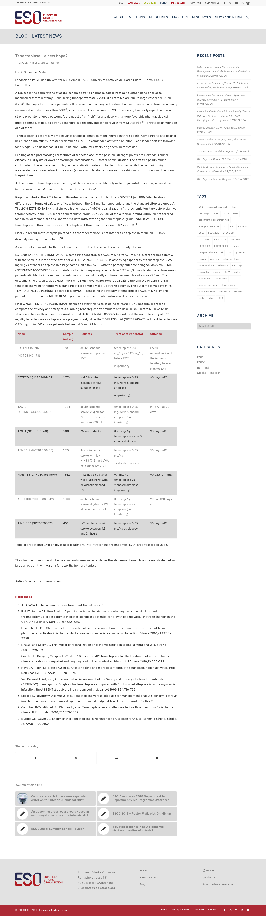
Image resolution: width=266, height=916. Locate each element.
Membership (209, 877)
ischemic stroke (206, 266)
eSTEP (163, 3)
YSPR (220, 298)
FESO (229, 253)
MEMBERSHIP (178, 3)
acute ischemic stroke (218, 207)
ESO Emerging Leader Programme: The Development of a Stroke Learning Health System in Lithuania (223, 71)
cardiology (204, 214)
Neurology (237, 266)
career (216, 214)
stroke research (228, 285)
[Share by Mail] (157, 758)
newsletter (204, 272)
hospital (202, 259)
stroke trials (224, 292)
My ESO (210, 870)
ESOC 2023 (220, 240)
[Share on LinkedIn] (117, 758)
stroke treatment (207, 292)
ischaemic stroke (231, 259)
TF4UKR (238, 292)
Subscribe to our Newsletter (218, 884)
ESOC (201, 233)
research (217, 272)
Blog (142, 884)
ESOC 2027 (150, 3)
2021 (201, 207)
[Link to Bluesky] (248, 3)
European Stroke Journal (211, 253)
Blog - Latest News (38, 36)
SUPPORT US (212, 3)
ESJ (224, 227)
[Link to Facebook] (224, 3)
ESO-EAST (243, 227)
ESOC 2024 (235, 240)
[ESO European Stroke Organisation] (39, 17)
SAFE (227, 272)
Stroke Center (220, 279)
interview (214, 259)
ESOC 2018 (213, 233)
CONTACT (195, 3)
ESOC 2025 (205, 246)
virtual (210, 298)
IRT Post (203, 367)
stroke (237, 272)
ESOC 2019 (228, 233)
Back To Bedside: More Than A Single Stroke (221, 127)
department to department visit (214, 220)
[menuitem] (121, 3)
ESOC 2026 (134, 3)
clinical (226, 214)
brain (234, 207)
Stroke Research (50, 63)
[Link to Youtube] (236, 3)
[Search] (247, 17)
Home (143, 870)
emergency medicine (209, 227)
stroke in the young (208, 285)
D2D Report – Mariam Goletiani (214, 159)
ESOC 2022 (205, 240)
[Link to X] (230, 3)
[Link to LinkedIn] (242, 3)
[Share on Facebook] (35, 758)
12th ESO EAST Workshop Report (215, 151)
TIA (246, 292)
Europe (235, 246)
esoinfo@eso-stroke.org (98, 888)
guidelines (240, 253)
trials (201, 298)
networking (223, 266)
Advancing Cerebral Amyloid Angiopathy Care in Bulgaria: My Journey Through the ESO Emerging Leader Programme (223, 115)
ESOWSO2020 (221, 246)
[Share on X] (76, 758)
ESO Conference (149, 877)
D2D (235, 214)
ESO (121, 3)
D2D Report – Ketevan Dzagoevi (214, 179)
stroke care (204, 279)
